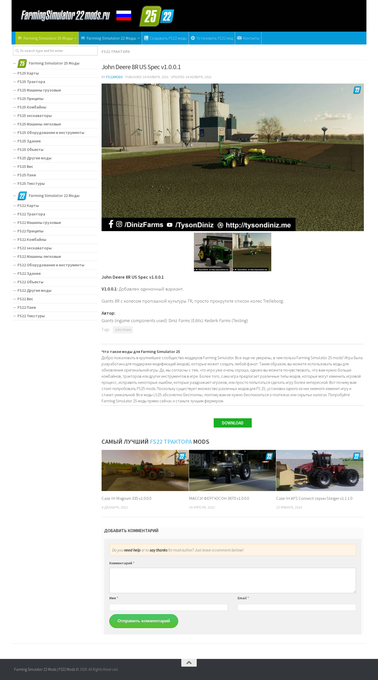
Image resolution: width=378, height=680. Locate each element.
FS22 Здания (29, 273)
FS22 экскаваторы (34, 247)
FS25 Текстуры (31, 183)
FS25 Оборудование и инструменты (50, 132)
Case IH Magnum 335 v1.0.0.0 (126, 498)
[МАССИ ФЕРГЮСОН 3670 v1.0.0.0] (232, 470)
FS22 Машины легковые (39, 256)
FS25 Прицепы (30, 98)
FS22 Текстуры (31, 315)
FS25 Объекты (30, 149)
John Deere (123, 330)
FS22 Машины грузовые (39, 222)
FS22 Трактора (116, 51)
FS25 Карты (28, 73)
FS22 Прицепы (30, 230)
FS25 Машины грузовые (39, 90)
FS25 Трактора (31, 81)
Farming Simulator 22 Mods (35, 669)
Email (243, 598)
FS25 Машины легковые (39, 123)
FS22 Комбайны (31, 239)
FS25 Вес (25, 166)
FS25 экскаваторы (34, 115)
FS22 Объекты (30, 281)
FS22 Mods (67, 669)
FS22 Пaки (26, 307)
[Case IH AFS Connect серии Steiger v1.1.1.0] (319, 470)
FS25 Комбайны (31, 107)
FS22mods (114, 77)
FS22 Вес (25, 298)
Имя (113, 598)
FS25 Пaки (26, 174)
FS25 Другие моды (34, 157)
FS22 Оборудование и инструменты (50, 264)
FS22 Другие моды (34, 290)
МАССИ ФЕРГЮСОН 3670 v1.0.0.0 (219, 498)
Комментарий (121, 563)
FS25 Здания (29, 140)
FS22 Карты (28, 205)
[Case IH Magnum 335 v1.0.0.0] (145, 470)
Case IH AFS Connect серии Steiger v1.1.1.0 (314, 498)
